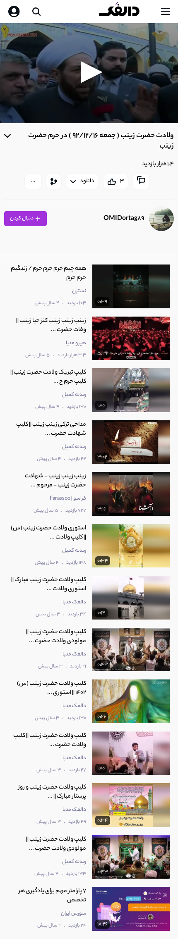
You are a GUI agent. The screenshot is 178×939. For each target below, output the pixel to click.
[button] (89, 72)
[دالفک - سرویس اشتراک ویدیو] (126, 11)
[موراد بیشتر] (33, 181)
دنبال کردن (22, 218)
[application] (89, 73)
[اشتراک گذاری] (54, 181)
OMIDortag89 (123, 218)
